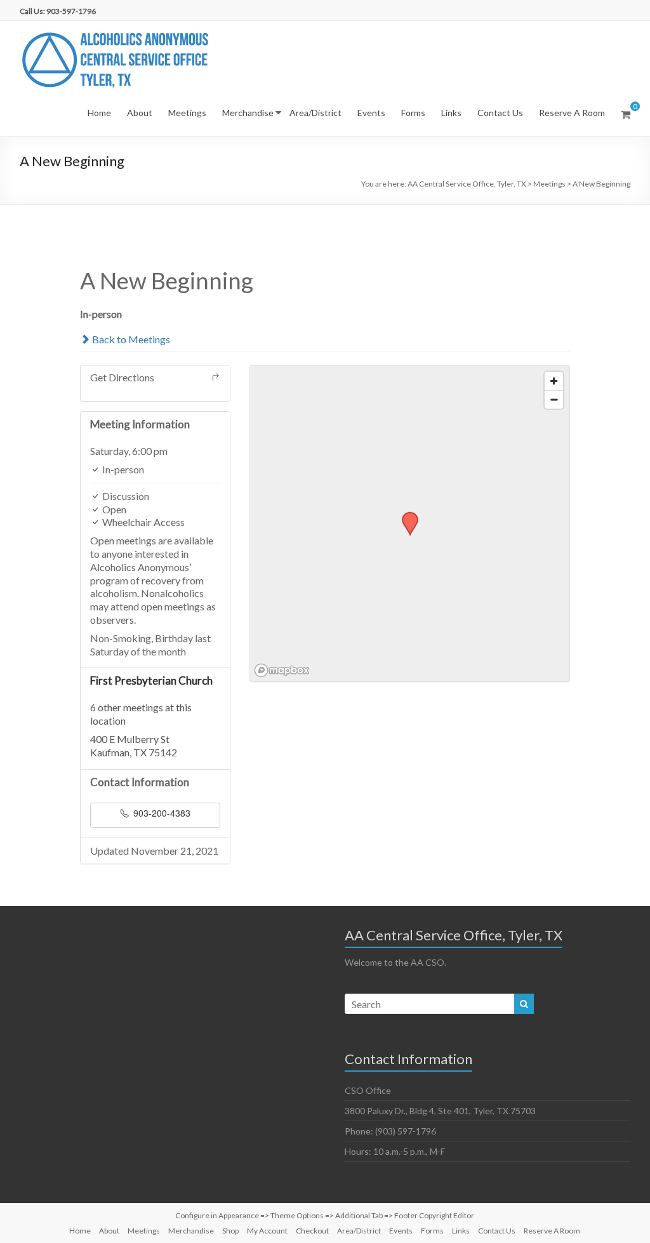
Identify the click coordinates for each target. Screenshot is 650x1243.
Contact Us (500, 112)
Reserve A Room (572, 112)
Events (371, 112)
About (139, 112)
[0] (625, 114)
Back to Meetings (130, 339)
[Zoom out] (554, 399)
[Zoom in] (554, 381)
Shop (230, 1230)
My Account (267, 1230)
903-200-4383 (160, 812)
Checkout (312, 1230)
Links (451, 112)
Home (99, 112)
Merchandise (248, 112)
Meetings (187, 112)
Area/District (315, 112)
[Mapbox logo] (282, 670)
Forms (413, 112)
